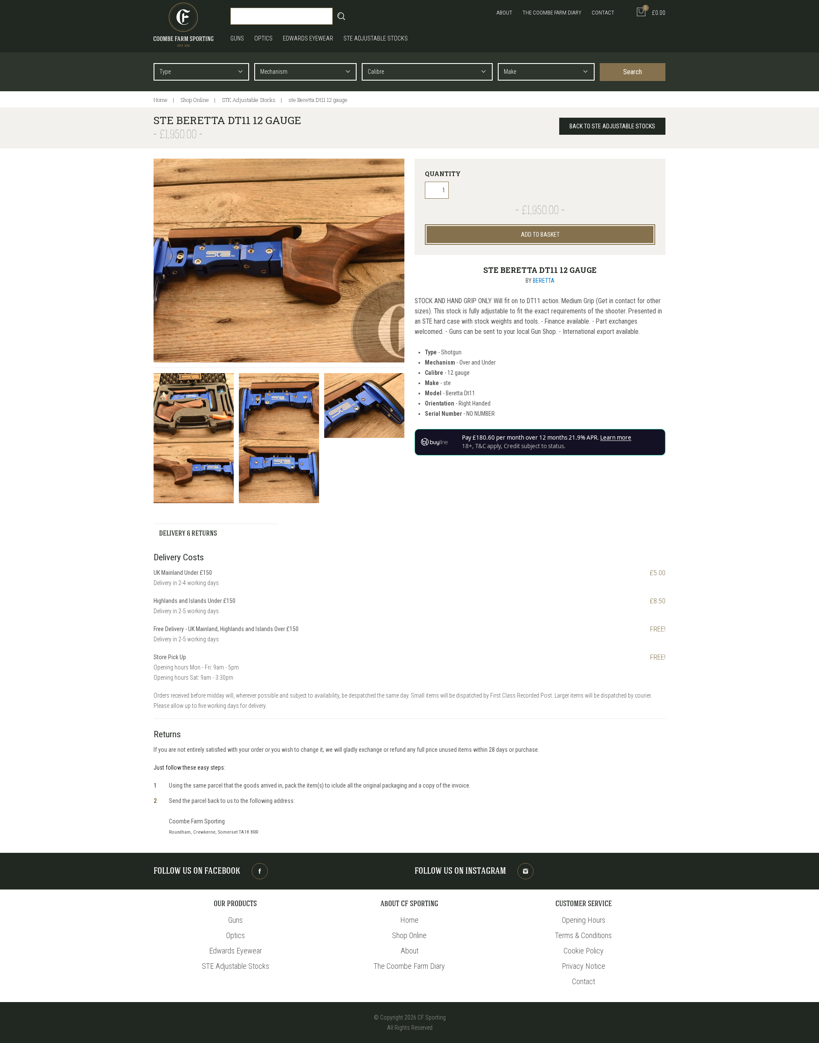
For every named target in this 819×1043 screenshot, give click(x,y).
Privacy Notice (583, 966)
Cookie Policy (583, 950)
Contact (603, 12)
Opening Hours (583, 920)
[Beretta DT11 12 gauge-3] (364, 405)
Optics (263, 38)
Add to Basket (540, 234)
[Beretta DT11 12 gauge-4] (194, 470)
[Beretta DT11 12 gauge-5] (279, 470)
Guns (237, 38)
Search (632, 72)
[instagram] (525, 871)
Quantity (443, 174)
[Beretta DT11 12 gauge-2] (279, 405)
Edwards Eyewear (308, 38)
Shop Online (194, 99)
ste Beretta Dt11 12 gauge (318, 99)
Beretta (544, 280)
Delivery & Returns (188, 534)
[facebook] (260, 871)
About (504, 12)
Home (161, 99)
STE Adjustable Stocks (375, 38)
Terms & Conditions (583, 935)
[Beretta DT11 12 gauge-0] (279, 260)
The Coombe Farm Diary (552, 12)
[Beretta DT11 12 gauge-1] (194, 405)
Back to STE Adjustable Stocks (612, 126)
